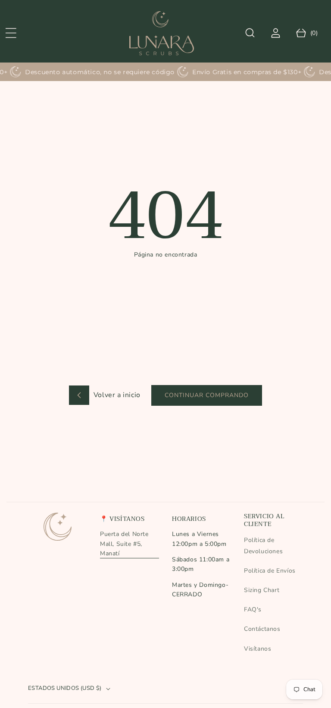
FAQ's (253, 609)
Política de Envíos (270, 571)
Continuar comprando (207, 395)
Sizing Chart (261, 590)
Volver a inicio (116, 395)
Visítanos (257, 649)
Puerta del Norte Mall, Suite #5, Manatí (124, 544)
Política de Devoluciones (263, 545)
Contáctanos (262, 629)
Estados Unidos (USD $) (65, 688)
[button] (10, 33)
